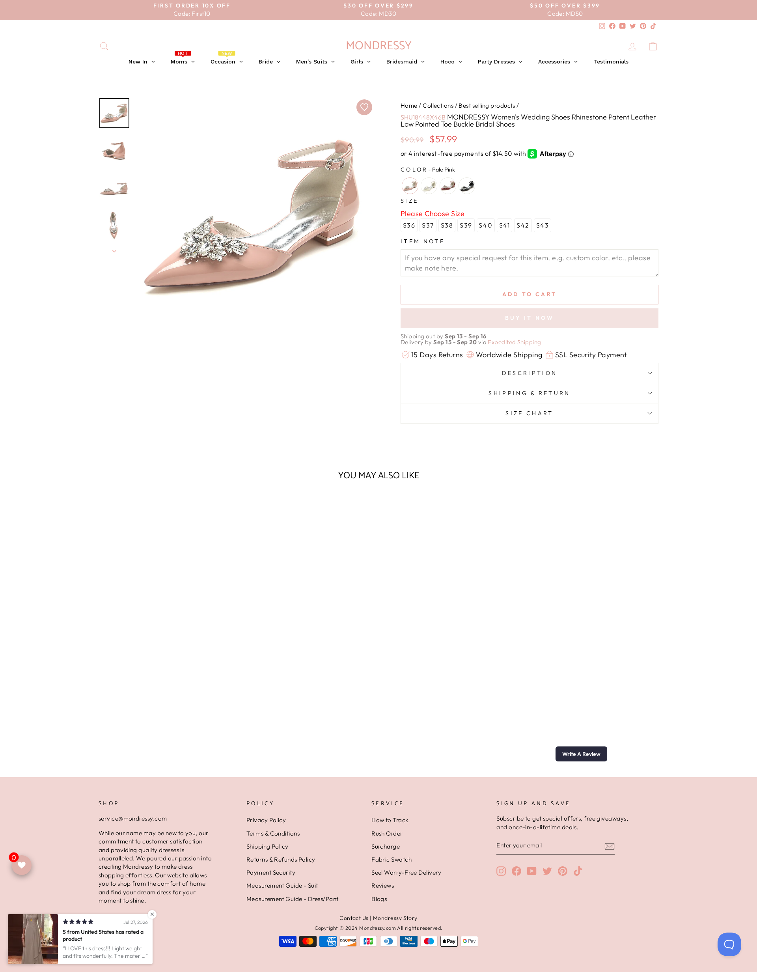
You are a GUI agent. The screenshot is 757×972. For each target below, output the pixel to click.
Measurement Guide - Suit (282, 885)
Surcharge (385, 846)
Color (428, 169)
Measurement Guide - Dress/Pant (292, 899)
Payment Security (270, 872)
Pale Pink (410, 186)
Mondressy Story (395, 918)
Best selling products (487, 105)
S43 (542, 225)
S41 (504, 225)
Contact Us (354, 918)
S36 (409, 225)
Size (409, 200)
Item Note (423, 241)
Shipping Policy (267, 846)
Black (467, 186)
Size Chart (529, 413)
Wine (448, 186)
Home (409, 105)
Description (529, 373)
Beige (429, 186)
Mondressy (379, 46)
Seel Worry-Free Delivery (406, 872)
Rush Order (387, 833)
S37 (428, 225)
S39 (466, 225)
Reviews (382, 885)
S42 (523, 225)
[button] (581, 753)
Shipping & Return (529, 393)
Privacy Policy (266, 820)
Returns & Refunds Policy (280, 859)
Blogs (379, 899)
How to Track (389, 820)
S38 (447, 225)
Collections (438, 105)
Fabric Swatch (391, 859)
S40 (485, 225)
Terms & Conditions (273, 833)
